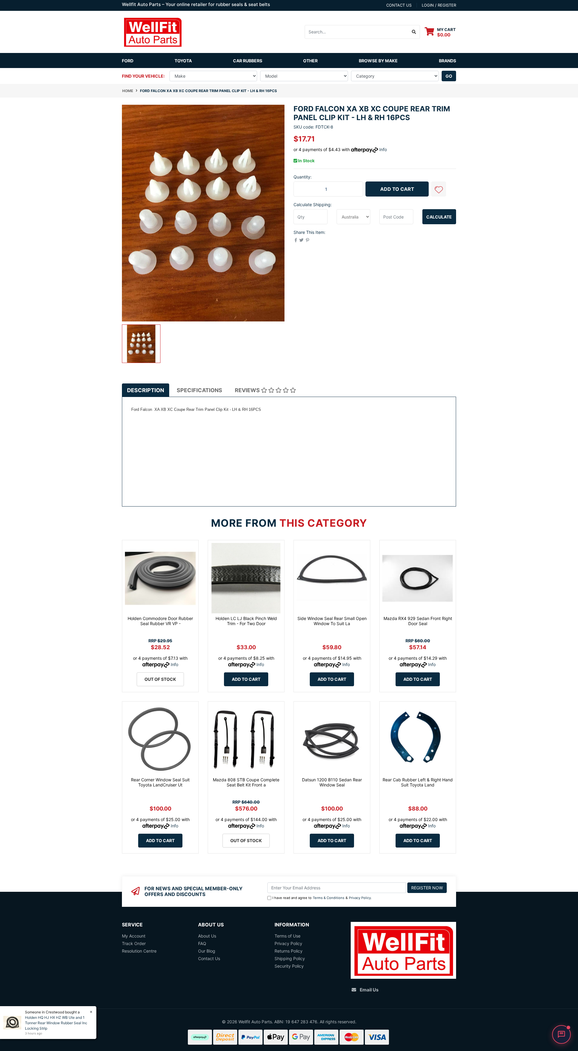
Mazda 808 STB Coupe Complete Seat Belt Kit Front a (246, 782)
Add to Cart (397, 189)
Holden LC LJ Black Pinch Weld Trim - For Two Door (246, 621)
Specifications (199, 390)
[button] (438, 189)
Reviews (248, 390)
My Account (133, 935)
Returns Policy (289, 950)
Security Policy (289, 966)
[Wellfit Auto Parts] (152, 31)
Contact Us (209, 958)
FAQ (202, 943)
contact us (399, 5)
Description (145, 390)
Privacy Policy (360, 898)
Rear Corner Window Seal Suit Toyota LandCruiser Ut (160, 782)
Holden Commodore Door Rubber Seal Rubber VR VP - (160, 621)
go (449, 76)
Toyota (183, 60)
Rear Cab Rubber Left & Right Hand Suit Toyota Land (418, 782)
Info (383, 149)
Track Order (134, 943)
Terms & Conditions (328, 898)
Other (310, 60)
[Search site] (414, 32)
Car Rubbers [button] (247, 60)
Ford (127, 60)
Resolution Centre (139, 950)
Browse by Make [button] (378, 60)
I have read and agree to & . (322, 898)
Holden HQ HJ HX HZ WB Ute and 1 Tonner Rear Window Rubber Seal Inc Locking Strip (56, 1023)
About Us (207, 935)
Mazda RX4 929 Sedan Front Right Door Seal (418, 621)
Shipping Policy (290, 958)
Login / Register (439, 5)
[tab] (145, 390)
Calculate (439, 216)
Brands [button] (447, 60)
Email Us (369, 990)
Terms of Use (287, 935)
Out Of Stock (160, 679)
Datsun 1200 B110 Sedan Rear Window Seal (332, 782)
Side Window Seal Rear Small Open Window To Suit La (332, 621)
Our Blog (206, 950)
